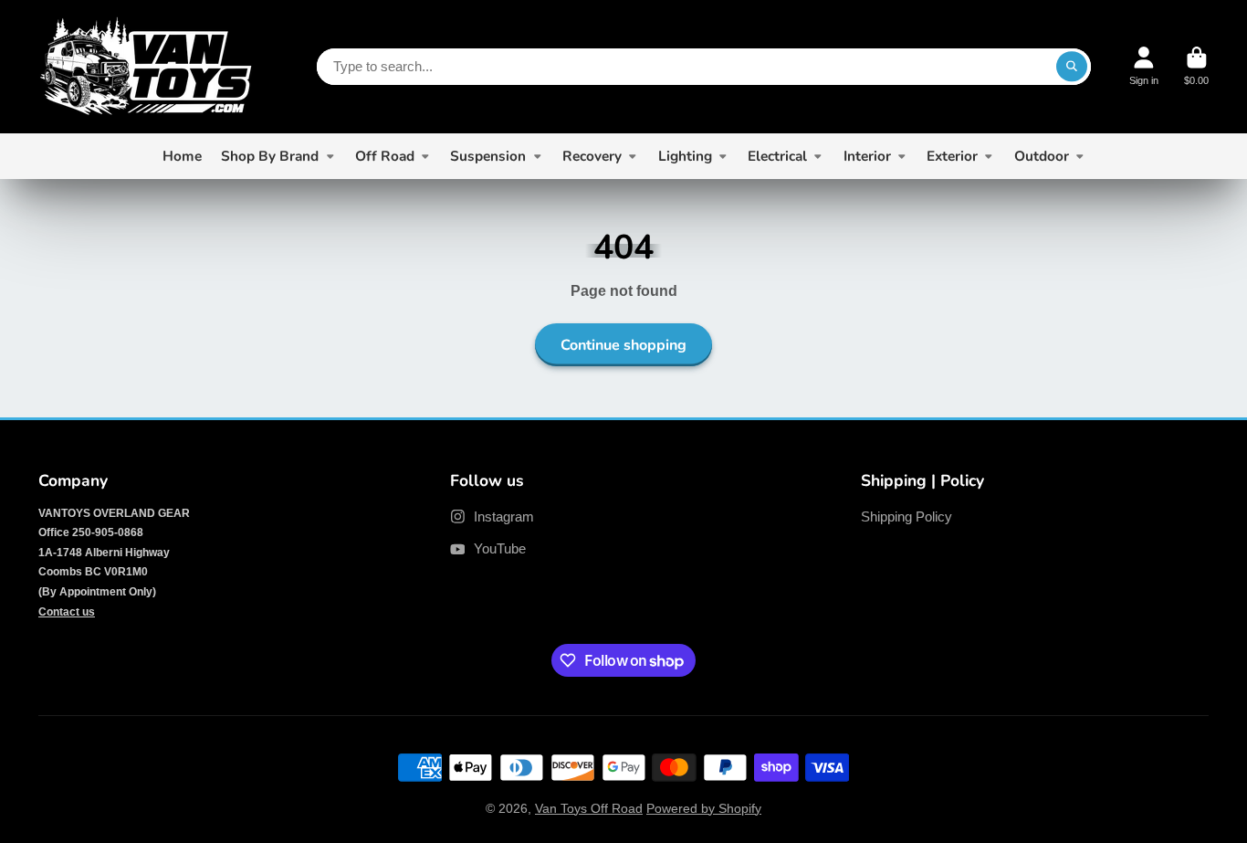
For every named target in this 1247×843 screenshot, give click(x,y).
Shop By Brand (270, 155)
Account (1143, 66)
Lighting (685, 155)
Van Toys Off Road (589, 808)
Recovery (592, 155)
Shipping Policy (906, 516)
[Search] (1071, 66)
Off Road (384, 155)
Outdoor (1041, 155)
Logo (145, 66)
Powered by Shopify (703, 808)
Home (182, 155)
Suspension (488, 155)
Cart (1196, 66)
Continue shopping (623, 345)
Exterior (952, 155)
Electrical (777, 155)
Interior (867, 155)
